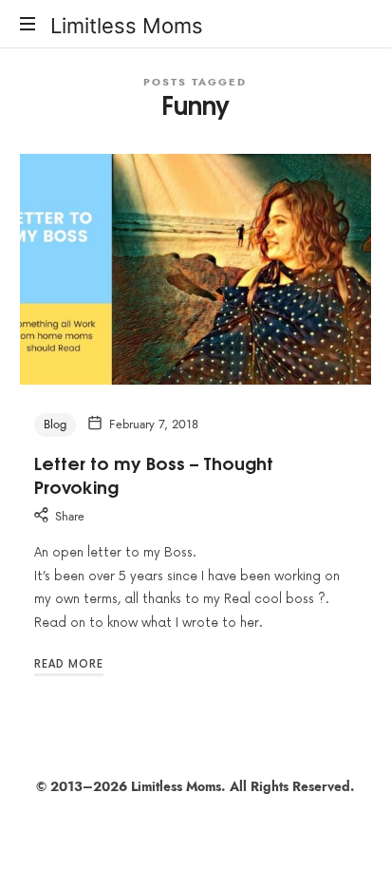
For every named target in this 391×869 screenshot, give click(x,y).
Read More (68, 664)
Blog (55, 424)
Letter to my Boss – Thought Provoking (153, 474)
